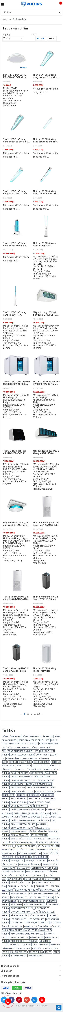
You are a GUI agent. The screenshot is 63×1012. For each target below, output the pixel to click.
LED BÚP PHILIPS (18, 919)
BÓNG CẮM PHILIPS (11, 736)
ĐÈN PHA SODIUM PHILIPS (41, 893)
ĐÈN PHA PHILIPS (19, 893)
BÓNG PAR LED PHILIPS (37, 787)
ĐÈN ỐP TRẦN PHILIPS (21, 883)
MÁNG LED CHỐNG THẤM (36, 926)
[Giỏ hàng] (58, 6)
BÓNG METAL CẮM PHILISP (23, 780)
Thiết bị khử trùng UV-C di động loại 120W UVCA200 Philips (46, 524)
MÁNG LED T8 (30, 930)
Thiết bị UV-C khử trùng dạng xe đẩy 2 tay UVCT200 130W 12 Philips (46, 244)
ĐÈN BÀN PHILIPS (45, 846)
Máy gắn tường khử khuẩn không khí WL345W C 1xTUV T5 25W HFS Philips (46, 452)
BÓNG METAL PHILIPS (21, 784)
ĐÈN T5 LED (16, 904)
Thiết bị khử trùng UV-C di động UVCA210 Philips (46, 598)
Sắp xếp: (6, 34)
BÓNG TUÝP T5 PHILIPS (21, 806)
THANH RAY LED (18, 956)
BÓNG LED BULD (41, 762)
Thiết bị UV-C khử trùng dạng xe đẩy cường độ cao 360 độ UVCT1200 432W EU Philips (14, 244)
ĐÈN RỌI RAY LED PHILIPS (41, 897)
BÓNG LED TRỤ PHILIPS (21, 777)
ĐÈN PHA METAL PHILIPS (26, 890)
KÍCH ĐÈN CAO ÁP (19, 915)
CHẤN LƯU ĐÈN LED (31, 817)
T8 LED (48, 952)
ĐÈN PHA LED (42, 886)
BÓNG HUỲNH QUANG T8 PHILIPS (21, 758)
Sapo (37, 1009)
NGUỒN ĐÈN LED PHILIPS (19, 945)
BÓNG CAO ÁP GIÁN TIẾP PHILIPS (38, 736)
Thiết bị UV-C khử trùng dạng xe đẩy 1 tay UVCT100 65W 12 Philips (15, 313)
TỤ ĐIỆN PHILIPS (35, 956)
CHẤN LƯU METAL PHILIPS (23, 824)
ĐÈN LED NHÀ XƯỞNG (36, 871)
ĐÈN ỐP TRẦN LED (32, 879)
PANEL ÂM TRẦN (40, 945)
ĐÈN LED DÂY (23, 868)
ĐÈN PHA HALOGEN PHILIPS (21, 886)
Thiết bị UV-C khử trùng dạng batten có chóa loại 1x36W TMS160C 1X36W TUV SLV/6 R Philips (15, 140)
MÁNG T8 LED (36, 937)
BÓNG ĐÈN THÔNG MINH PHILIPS (23, 751)
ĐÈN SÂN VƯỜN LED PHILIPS (31, 901)
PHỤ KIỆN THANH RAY (42, 948)
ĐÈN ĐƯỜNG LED (23, 857)
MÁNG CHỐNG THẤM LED (36, 923)
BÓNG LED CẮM (40, 766)
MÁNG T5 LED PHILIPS (18, 937)
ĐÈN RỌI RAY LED (19, 897)
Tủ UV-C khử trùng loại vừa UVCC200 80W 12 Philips (16, 383)
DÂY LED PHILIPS (18, 831)
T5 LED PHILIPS (36, 952)
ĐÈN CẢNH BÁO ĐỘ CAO (29, 853)
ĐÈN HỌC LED (17, 861)
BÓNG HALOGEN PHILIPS (22, 755)
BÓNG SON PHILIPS (44, 791)
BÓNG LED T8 (36, 773)
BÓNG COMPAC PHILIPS (18, 747)
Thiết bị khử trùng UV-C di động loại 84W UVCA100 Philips (16, 598)
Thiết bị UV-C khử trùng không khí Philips (44, 669)
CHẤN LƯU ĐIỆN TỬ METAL (23, 820)
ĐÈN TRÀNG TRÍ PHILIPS (22, 908)
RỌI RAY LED (21, 952)
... (35, 714)
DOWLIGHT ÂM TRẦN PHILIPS (24, 912)
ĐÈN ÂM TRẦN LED (19, 835)
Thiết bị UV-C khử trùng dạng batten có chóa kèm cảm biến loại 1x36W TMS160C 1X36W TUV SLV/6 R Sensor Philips (46, 140)
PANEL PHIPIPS (23, 948)
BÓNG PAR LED (18, 787)
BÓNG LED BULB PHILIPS (20, 762)
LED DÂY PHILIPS (36, 919)
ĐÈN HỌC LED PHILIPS (36, 861)
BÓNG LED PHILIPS (19, 773)
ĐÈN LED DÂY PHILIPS (42, 868)
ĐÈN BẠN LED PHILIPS (25, 846)
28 (38, 714)
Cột (53, 38)
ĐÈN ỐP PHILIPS (15, 879)
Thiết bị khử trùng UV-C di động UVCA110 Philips (16, 669)
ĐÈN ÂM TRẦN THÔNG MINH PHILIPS (27, 839)
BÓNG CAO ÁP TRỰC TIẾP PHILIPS (34, 740)
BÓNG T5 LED (33, 795)
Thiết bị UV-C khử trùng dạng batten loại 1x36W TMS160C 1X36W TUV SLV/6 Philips (45, 192)
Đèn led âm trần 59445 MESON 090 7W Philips (14, 76)
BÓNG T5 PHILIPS (19, 798)
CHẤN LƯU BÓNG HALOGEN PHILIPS (27, 809)
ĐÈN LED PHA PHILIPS (33, 875)
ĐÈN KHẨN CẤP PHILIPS (30, 864)
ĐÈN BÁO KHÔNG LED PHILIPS (33, 850)
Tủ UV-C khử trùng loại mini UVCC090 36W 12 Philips (14, 452)
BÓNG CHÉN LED (29, 744)
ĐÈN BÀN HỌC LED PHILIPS (20, 842)
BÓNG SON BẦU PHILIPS (22, 791)
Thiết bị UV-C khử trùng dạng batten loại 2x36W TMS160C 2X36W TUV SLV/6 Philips (15, 192)
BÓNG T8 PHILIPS (19, 802)
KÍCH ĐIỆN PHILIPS (38, 915)
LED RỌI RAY (16, 923)
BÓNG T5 (21, 795)
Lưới (41, 38)
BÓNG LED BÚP (24, 766)
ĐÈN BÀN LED (41, 842)
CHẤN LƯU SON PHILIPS (22, 828)
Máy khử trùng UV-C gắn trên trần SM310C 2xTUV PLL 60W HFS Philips (45, 313)
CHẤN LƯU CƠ (20, 813)
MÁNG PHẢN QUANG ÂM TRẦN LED (27, 934)
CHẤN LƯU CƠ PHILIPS (39, 813)
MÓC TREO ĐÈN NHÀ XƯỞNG (24, 941)
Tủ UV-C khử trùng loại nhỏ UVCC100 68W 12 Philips (46, 383)
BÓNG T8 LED (35, 798)
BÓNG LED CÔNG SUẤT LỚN (28, 769)
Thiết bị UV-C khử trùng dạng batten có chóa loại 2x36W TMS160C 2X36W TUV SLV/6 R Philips (45, 76)
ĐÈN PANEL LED (40, 883)
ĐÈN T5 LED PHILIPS (33, 904)
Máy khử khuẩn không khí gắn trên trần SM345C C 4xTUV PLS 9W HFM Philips (15, 524)
